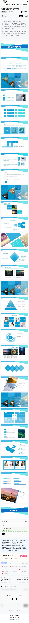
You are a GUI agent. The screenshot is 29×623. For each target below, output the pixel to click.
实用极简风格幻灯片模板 (22, 579)
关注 (21, 16)
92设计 (18, 615)
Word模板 (25, 4)
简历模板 (13, 4)
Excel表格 (19, 4)
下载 (4, 534)
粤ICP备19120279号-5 (14, 617)
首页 (3, 4)
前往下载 (25, 11)
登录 (14, 599)
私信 (26, 16)
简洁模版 (4, 11)
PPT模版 (7, 4)
